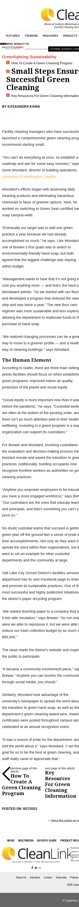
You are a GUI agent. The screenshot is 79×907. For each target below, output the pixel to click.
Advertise (35, 877)
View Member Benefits (47, 861)
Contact (48, 877)
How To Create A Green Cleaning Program (41, 63)
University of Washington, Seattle (29, 177)
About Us (21, 877)
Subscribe (61, 877)
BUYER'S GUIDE (47, 840)
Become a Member (22, 861)
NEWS (11, 840)
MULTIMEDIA (26, 840)
